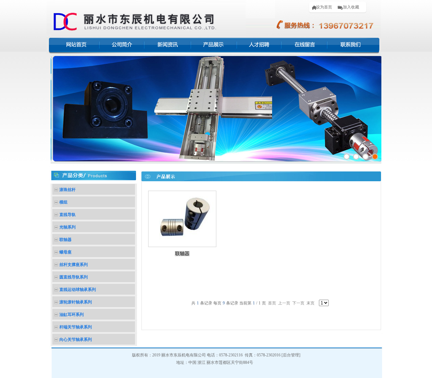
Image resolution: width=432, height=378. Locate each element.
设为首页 (323, 7)
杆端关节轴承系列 (75, 327)
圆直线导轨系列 (73, 277)
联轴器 (65, 239)
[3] (375, 157)
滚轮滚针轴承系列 (75, 302)
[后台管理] (290, 355)
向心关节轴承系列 (75, 339)
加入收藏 (350, 7)
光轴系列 (67, 227)
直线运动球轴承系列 (77, 289)
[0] (347, 157)
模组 (63, 202)
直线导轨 (67, 214)
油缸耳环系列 (71, 314)
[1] (356, 157)
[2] (365, 157)
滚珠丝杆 (67, 189)
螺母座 (65, 252)
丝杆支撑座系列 (73, 264)
